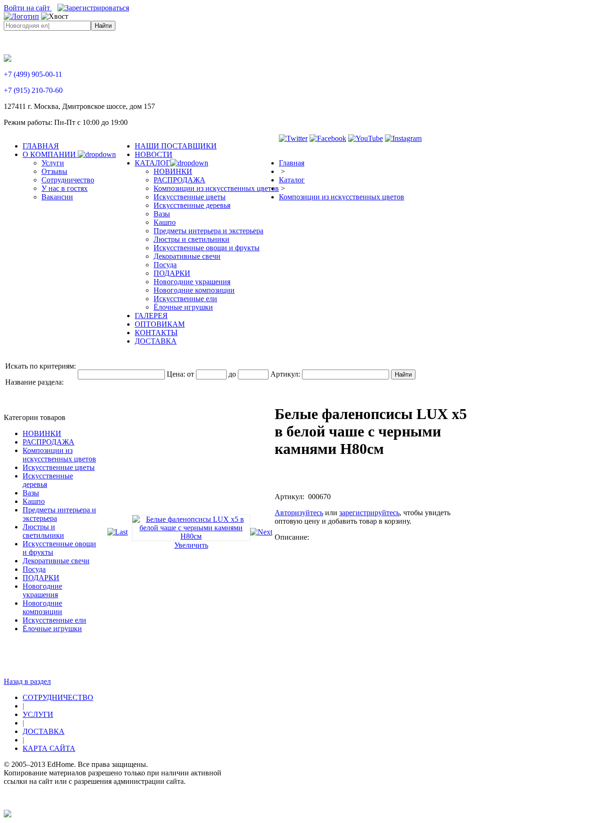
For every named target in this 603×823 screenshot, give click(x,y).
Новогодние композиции (42, 607)
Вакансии (57, 197)
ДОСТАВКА (44, 731)
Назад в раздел (27, 681)
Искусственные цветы (59, 467)
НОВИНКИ (42, 433)
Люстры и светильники (43, 531)
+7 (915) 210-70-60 (33, 90)
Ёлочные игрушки (52, 629)
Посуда (34, 569)
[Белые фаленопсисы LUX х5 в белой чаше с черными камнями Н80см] (191, 536)
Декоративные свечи (56, 561)
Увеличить (191, 545)
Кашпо (34, 501)
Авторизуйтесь (299, 513)
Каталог (292, 180)
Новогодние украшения (42, 590)
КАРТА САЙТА (49, 748)
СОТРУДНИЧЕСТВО (58, 697)
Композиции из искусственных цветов (341, 197)
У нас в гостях (64, 188)
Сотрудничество (67, 180)
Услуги (52, 163)
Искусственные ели (54, 620)
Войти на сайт (28, 8)
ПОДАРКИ (41, 578)
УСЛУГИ (38, 714)
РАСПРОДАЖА (48, 442)
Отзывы (54, 171)
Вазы (31, 493)
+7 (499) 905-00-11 (33, 74)
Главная (291, 163)
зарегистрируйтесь (369, 513)
